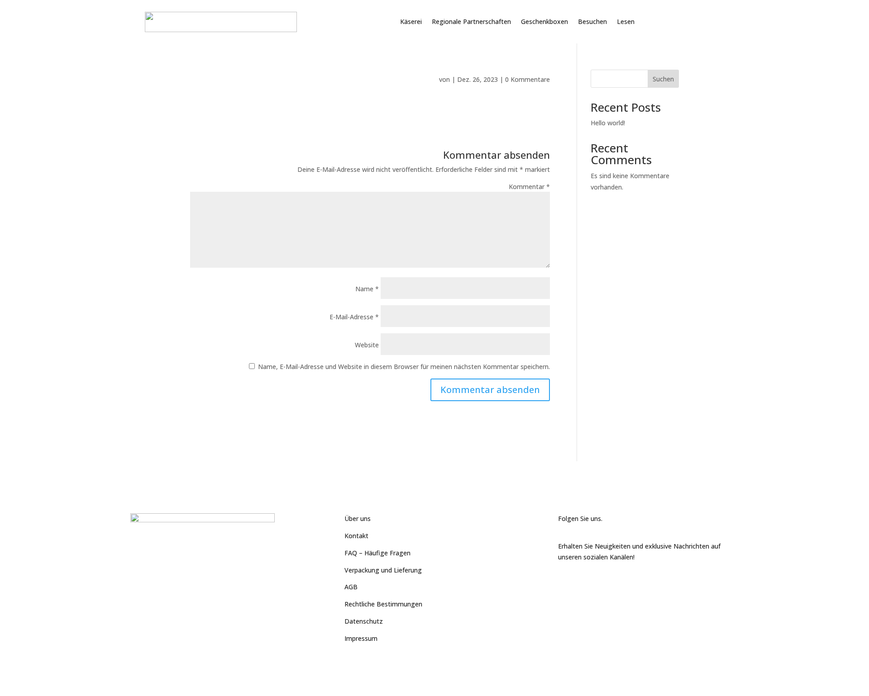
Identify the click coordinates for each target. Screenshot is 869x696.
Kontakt (356, 535)
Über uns (357, 518)
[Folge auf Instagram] (601, 584)
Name (367, 288)
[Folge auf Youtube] (583, 584)
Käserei (411, 21)
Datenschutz (363, 621)
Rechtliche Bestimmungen (383, 604)
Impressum (360, 638)
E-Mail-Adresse (354, 316)
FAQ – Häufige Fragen (377, 553)
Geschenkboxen (544, 21)
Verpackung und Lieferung (383, 570)
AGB (351, 586)
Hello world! (608, 122)
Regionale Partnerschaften (471, 21)
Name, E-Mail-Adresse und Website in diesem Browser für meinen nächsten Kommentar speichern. (404, 366)
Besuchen (592, 21)
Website (367, 345)
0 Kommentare (527, 79)
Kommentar (529, 186)
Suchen (663, 79)
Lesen (626, 21)
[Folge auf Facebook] (565, 584)
